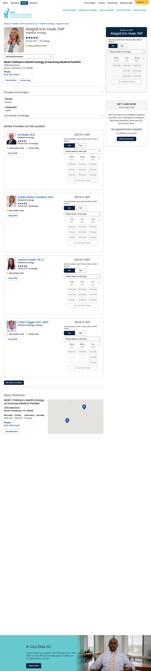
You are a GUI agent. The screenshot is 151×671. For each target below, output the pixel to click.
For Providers (89, 3)
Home (6, 24)
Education (15, 3)
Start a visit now (126, 139)
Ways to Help (139, 10)
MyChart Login (126, 3)
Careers (101, 3)
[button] (29, 56)
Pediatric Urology (47, 24)
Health (24, 3)
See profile (12, 153)
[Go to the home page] (18, 13)
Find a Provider (124, 10)
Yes (80, 145)
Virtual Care (112, 3)
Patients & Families (88, 10)
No (69, 145)
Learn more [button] (34, 666)
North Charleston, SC (29, 24)
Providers (15, 24)
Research (33, 3)
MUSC (5, 3)
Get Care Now (69, 10)
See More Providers (14, 382)
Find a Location (107, 10)
